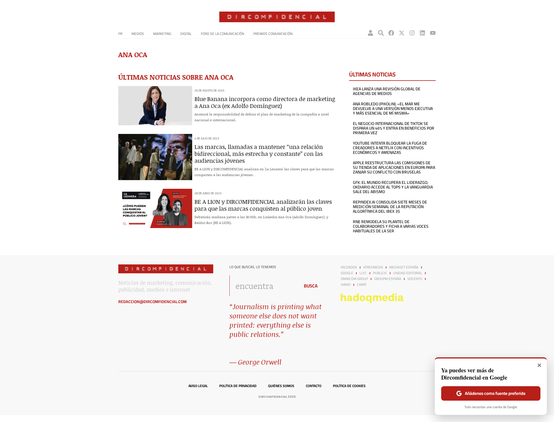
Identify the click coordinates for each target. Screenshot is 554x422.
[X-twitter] (402, 33)
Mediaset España (403, 267)
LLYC (363, 273)
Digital (186, 33)
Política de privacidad (238, 386)
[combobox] (263, 285)
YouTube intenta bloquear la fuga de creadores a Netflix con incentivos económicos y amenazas (390, 147)
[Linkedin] (422, 33)
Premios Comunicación (273, 33)
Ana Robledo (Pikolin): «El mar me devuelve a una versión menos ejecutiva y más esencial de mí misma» (393, 108)
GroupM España (387, 279)
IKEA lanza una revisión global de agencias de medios (386, 91)
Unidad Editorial (407, 273)
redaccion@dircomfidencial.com (152, 301)
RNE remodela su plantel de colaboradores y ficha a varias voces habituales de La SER (390, 226)
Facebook (349, 267)
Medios (138, 33)
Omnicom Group (354, 279)
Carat (361, 284)
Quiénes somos (281, 386)
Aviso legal (198, 386)
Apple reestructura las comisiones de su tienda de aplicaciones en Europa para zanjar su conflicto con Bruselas (394, 167)
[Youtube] (433, 33)
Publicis (380, 273)
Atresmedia (373, 267)
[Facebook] (391, 33)
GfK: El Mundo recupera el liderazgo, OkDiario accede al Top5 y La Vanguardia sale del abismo (393, 187)
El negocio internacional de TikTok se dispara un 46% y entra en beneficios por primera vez (393, 128)
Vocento (414, 279)
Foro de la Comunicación (222, 33)
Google (347, 273)
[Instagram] (412, 33)
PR (120, 33)
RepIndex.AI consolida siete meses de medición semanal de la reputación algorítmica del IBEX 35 (390, 206)
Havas (346, 284)
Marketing (162, 33)
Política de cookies (349, 386)
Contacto (313, 386)
